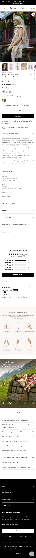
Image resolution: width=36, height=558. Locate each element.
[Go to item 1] (5, 67)
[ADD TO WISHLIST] (17, 14)
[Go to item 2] (11, 67)
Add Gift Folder (9, 96)
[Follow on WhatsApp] (31, 537)
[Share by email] (34, 79)
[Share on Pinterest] (34, 76)
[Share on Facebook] (34, 70)
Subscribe (18, 531)
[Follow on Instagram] (10, 537)
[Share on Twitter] (34, 73)
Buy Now (18, 116)
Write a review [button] (18, 275)
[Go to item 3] (17, 67)
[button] (6, 85)
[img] (6, 287)
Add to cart (18, 110)
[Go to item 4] (24, 67)
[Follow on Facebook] (5, 537)
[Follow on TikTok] (26, 537)
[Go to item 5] (30, 67)
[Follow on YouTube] (21, 537)
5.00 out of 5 (23, 254)
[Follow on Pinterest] (15, 537)
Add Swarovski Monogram (12, 105)
